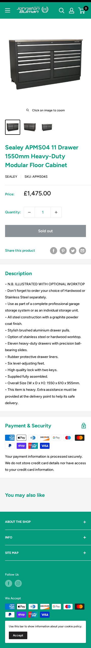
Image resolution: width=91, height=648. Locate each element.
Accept (18, 635)
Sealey (11, 176)
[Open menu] (7, 10)
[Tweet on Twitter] (72, 250)
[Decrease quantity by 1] (29, 212)
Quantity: (13, 212)
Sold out (45, 231)
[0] (82, 11)
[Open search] (61, 10)
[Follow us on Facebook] (8, 583)
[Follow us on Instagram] (18, 583)
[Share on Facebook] (53, 250)
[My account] (71, 10)
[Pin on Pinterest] (63, 250)
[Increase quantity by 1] (56, 212)
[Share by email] (82, 250)
